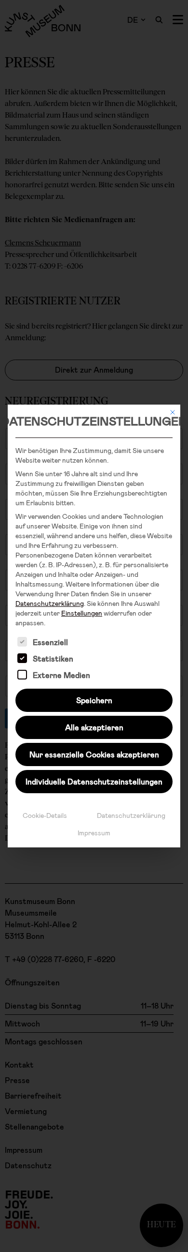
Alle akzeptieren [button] (94, 727)
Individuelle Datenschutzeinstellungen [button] (94, 781)
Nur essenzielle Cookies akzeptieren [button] (94, 754)
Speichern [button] (94, 700)
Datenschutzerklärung (49, 603)
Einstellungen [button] (81, 613)
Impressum (94, 833)
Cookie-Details (45, 815)
